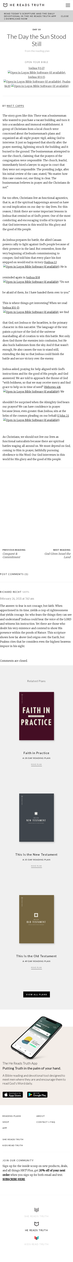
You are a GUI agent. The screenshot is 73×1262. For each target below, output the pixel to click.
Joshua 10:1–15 (11, 307)
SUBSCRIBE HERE (14, 1179)
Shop (6, 1122)
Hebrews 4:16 (53, 387)
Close (65, 16)
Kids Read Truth (13, 1145)
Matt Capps (15, 105)
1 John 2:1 (63, 415)
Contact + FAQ (45, 1122)
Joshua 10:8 (33, 277)
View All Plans (36, 994)
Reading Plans (12, 1116)
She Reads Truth (13, 1139)
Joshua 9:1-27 (37, 68)
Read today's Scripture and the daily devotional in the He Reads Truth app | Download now (30, 16)
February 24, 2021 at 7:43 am (17, 598)
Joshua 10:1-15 (36, 77)
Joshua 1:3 (51, 262)
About (40, 1116)
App (5, 1128)
